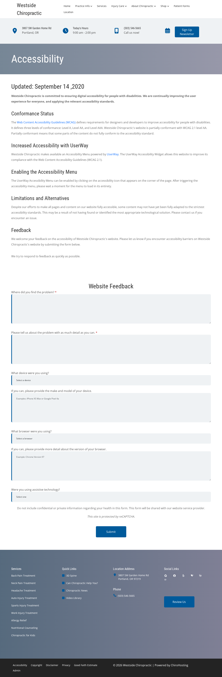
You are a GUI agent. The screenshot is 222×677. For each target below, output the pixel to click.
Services (101, 6)
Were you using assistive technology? (35, 490)
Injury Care (117, 6)
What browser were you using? (31, 431)
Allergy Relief (19, 620)
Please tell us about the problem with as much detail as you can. (54, 333)
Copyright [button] (36, 665)
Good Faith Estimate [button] (85, 665)
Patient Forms (182, 6)
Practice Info (82, 6)
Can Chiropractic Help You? (82, 583)
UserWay (113, 154)
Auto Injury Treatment (24, 598)
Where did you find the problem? (34, 292)
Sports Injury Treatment (25, 605)
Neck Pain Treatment (23, 583)
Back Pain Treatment (23, 575)
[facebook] (174, 575)
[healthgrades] (192, 575)
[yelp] (183, 575)
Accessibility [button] (20, 665)
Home (67, 6)
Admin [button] (16, 670)
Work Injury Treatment (24, 613)
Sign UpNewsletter (187, 32)
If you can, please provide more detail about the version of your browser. (58, 449)
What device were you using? (30, 373)
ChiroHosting (179, 665)
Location (68, 12)
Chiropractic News (77, 590)
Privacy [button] (66, 665)
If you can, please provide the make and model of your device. (51, 391)
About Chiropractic (142, 6)
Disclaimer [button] (52, 665)
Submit (111, 532)
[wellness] (200, 575)
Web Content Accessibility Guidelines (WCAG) (46, 122)
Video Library (74, 598)
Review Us (179, 602)
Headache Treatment (23, 590)
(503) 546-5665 (126, 595)
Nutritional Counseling (24, 627)
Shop (163, 6)
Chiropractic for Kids (23, 635)
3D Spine (71, 575)
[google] (165, 575)
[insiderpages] (165, 580)
